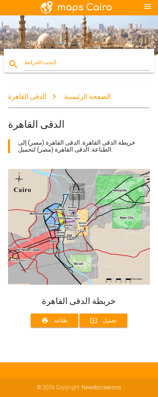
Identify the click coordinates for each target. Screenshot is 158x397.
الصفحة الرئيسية (87, 96)
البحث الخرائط (40, 62)
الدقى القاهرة (27, 96)
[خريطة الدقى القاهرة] (79, 283)
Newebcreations (101, 387)
